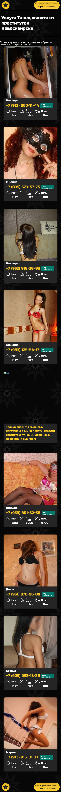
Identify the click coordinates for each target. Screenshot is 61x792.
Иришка (12, 508)
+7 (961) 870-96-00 (29, 594)
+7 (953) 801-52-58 (29, 513)
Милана (11, 182)
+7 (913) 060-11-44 (28, 105)
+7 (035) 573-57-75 (29, 187)
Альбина (12, 345)
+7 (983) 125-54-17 (28, 350)
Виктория (13, 100)
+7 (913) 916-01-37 (28, 757)
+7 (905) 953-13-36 (29, 676)
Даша (10, 589)
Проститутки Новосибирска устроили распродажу (46, 5)
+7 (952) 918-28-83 (29, 268)
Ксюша (11, 671)
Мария (11, 752)
